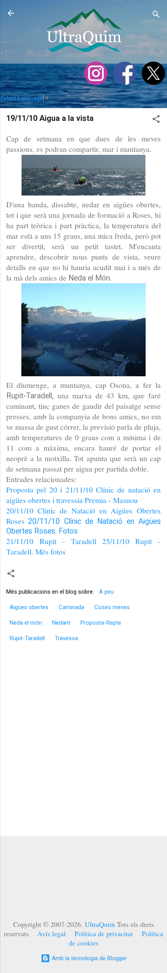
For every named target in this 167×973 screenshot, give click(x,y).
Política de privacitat (104, 933)
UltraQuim (100, 924)
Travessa (66, 638)
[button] (156, 120)
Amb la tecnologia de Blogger (88, 958)
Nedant (61, 622)
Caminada (71, 607)
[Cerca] (156, 16)
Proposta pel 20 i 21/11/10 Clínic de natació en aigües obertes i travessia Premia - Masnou (83, 494)
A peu (106, 591)
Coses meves (112, 607)
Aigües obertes (29, 607)
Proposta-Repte (100, 622)
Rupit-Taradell (27, 638)
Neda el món (26, 622)
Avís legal (51, 933)
